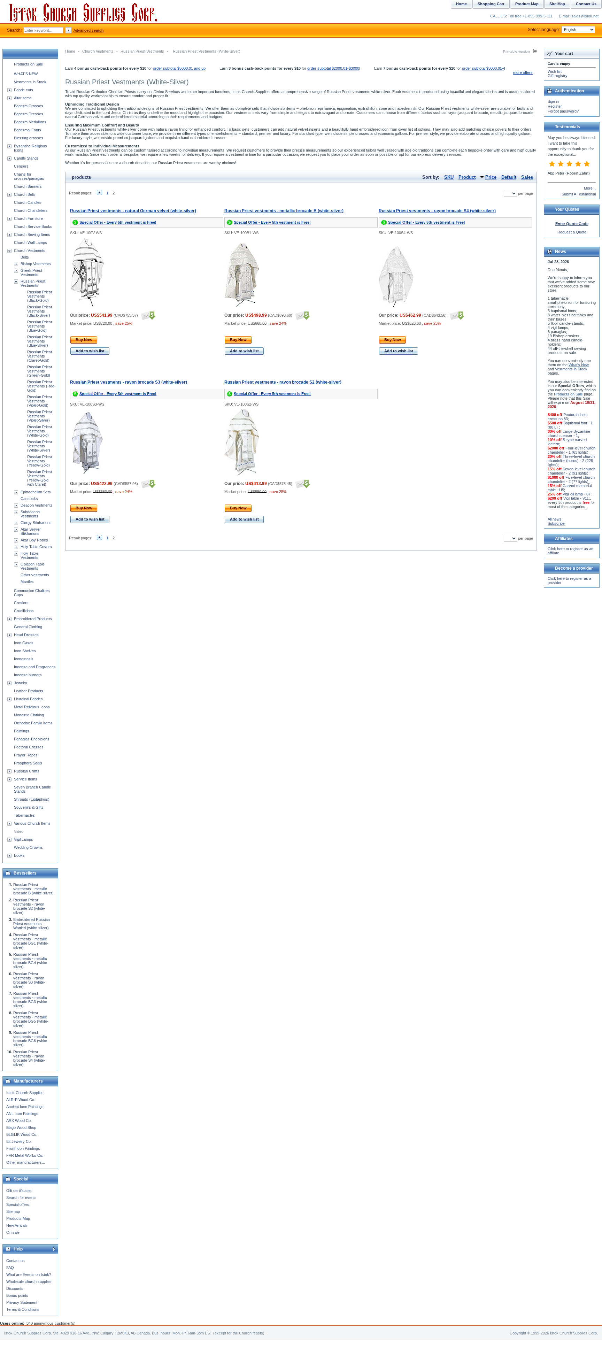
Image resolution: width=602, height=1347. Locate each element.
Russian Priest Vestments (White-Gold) (39, 431)
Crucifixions (24, 611)
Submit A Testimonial (579, 194)
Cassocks (29, 499)
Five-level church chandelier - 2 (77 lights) (571, 479)
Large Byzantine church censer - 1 (569, 433)
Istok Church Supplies (25, 1093)
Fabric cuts (23, 90)
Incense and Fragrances (35, 667)
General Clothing (28, 627)
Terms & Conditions (22, 1309)
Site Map (557, 4)
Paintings (21, 731)
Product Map (527, 4)
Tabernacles (24, 815)
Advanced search (88, 30)
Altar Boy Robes (34, 540)
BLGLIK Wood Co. (21, 1134)
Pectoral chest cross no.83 (568, 417)
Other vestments (35, 575)
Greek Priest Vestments (31, 272)
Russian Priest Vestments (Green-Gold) (39, 371)
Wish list (555, 71)
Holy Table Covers (36, 547)
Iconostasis (23, 659)
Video (18, 831)
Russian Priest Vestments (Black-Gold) (39, 296)
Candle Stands (26, 158)
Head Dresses (26, 635)
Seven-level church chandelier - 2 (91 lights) (571, 471)
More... (590, 188)
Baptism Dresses (28, 114)
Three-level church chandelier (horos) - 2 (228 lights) (571, 460)
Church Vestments (98, 51)
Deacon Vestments (37, 505)
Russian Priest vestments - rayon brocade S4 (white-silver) (437, 210)
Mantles (27, 581)
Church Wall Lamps (30, 242)
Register (555, 106)
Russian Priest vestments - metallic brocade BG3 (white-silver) (30, 999)
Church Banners (28, 186)
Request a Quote (571, 232)
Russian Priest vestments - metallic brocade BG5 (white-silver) (30, 1019)
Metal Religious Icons (32, 707)
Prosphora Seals (28, 763)
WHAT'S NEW (26, 74)
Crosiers (21, 603)
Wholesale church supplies (29, 1281)
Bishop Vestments (36, 264)
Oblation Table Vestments (33, 566)
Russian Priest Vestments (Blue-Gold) (39, 326)
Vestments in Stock (30, 82)
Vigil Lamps (23, 839)
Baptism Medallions (30, 122)
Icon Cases (23, 643)
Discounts (14, 1288)
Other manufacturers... (25, 1162)
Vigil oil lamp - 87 (577, 494)
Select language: (544, 29)
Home (70, 51)
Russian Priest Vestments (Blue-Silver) (39, 341)
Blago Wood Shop (21, 1127)
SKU (449, 177)
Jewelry (20, 683)
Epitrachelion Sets (36, 492)
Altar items (23, 98)
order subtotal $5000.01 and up (179, 68)
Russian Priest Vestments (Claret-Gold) (39, 356)
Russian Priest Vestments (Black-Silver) (39, 311)
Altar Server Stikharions (31, 531)
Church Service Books (33, 226)
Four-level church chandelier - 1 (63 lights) (571, 450)
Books (19, 855)
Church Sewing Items (32, 234)
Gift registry (558, 76)
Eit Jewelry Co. (19, 1141)
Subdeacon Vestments (30, 514)
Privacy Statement (21, 1302)
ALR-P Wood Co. (20, 1100)
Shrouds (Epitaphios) (31, 799)
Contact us (15, 1261)
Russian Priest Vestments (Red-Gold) (41, 386)
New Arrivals (17, 1225)
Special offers (17, 1204)
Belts (25, 257)
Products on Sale (28, 64)
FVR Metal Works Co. (24, 1155)
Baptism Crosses (28, 106)
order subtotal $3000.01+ (483, 68)
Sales (527, 177)
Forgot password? (563, 111)
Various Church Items (32, 823)
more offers (523, 72)
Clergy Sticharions (36, 523)
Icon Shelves (25, 651)
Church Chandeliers (31, 210)
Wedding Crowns (28, 847)
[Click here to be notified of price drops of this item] (147, 315)
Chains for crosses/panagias (29, 176)
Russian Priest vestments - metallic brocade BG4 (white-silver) (30, 960)
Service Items (25, 779)
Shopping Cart (491, 4)
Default (508, 177)
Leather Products (28, 691)
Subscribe (556, 523)
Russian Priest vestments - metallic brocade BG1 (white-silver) (30, 941)
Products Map (18, 1218)
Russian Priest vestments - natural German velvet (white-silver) (133, 210)
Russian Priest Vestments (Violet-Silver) (39, 416)
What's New (579, 365)
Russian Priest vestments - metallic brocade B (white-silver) (284, 210)
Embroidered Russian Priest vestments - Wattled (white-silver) (31, 923)
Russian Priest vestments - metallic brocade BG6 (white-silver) (30, 1038)
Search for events (21, 1197)
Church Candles (27, 202)
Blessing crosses (28, 138)
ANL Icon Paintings (22, 1113)
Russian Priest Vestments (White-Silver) (39, 446)
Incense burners (28, 675)
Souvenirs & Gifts (29, 807)
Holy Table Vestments (29, 555)
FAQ (10, 1267)
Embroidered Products (33, 619)
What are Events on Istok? (28, 1274)
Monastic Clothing (29, 715)
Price (490, 177)
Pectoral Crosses (29, 747)
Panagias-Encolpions (31, 739)
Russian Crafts (26, 771)
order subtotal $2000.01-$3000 (333, 68)
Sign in (553, 101)
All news (555, 519)
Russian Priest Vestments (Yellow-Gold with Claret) (39, 478)
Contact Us (586, 4)
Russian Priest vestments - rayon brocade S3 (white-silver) (128, 382)
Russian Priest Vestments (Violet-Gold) (39, 401)
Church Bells (25, 194)
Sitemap (13, 1211)
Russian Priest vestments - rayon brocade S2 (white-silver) (282, 382)
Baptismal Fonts (27, 130)
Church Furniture (28, 218)
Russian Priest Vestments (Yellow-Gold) (39, 461)
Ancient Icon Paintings (25, 1106)
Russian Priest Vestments (142, 51)
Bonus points (17, 1295)
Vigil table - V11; (576, 498)
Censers (21, 166)
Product (467, 177)
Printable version (516, 51)
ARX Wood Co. (19, 1120)
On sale (13, 1232)
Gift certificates (19, 1190)
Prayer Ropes (26, 755)
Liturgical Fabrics (28, 699)
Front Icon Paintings (23, 1148)
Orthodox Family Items (33, 723)
